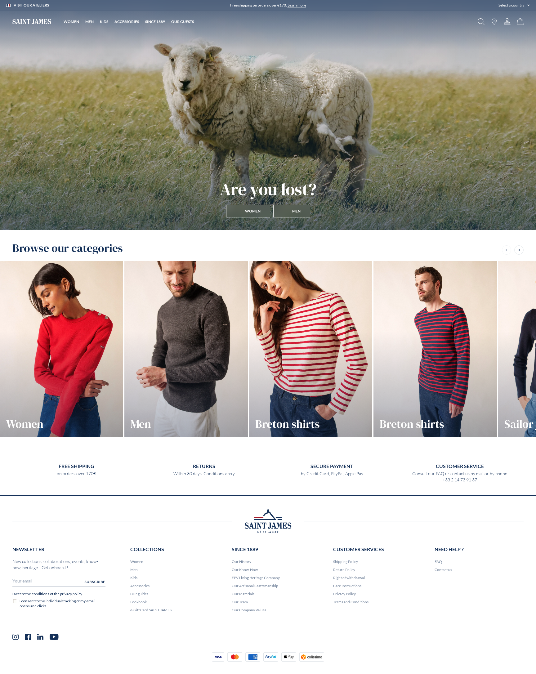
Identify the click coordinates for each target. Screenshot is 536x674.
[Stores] (494, 21)
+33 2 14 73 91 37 (460, 479)
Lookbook (138, 602)
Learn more (297, 5)
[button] (514, 5)
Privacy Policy (344, 594)
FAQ (440, 473)
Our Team (240, 602)
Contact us (443, 570)
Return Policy (344, 570)
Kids (133, 578)
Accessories (140, 586)
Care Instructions (347, 586)
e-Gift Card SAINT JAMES (151, 610)
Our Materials (243, 594)
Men (134, 570)
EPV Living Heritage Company (256, 578)
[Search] (481, 21)
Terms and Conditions (350, 602)
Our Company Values (249, 610)
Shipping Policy (345, 562)
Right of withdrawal (349, 578)
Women (136, 562)
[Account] (507, 21)
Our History (241, 562)
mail (480, 473)
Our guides (139, 594)
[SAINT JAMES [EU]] (31, 21)
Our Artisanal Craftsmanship (255, 586)
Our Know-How (245, 570)
